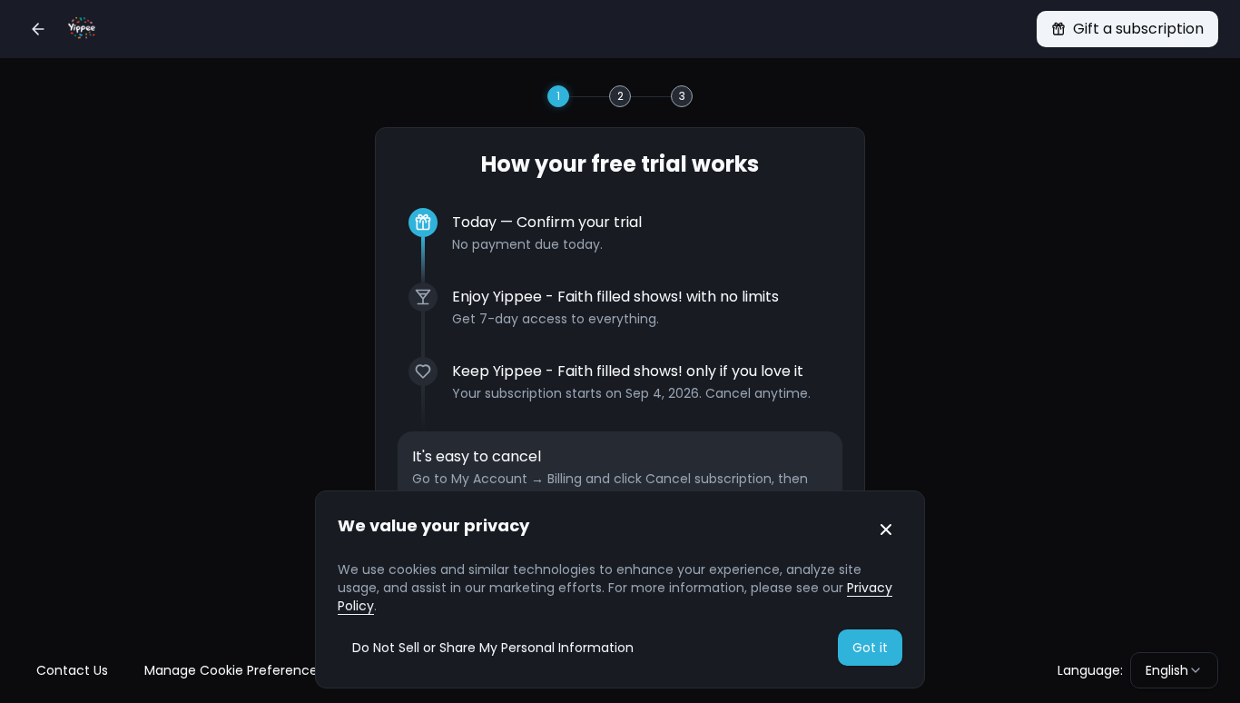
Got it (870, 648)
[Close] (886, 529)
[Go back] (38, 29)
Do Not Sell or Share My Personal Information (493, 648)
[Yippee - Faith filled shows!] (81, 29)
